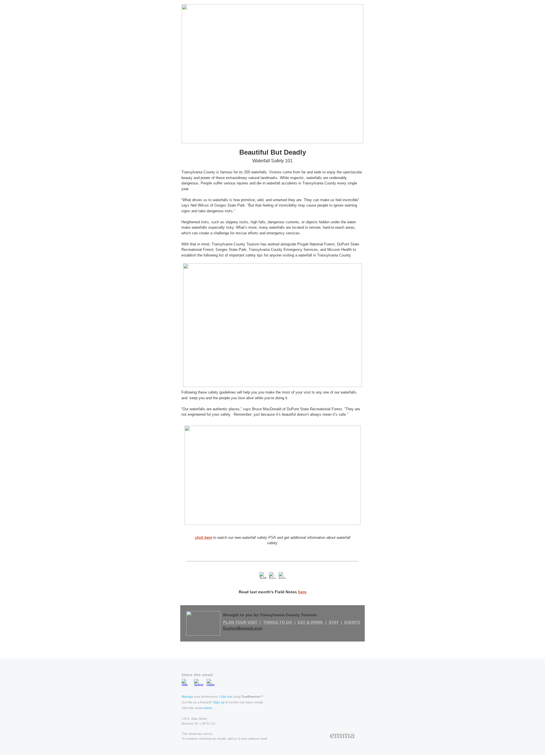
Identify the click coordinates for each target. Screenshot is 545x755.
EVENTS (352, 622)
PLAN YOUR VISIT (241, 622)
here (302, 592)
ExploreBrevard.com (242, 628)
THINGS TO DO (277, 622)
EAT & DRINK (310, 622)
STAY (334, 622)
